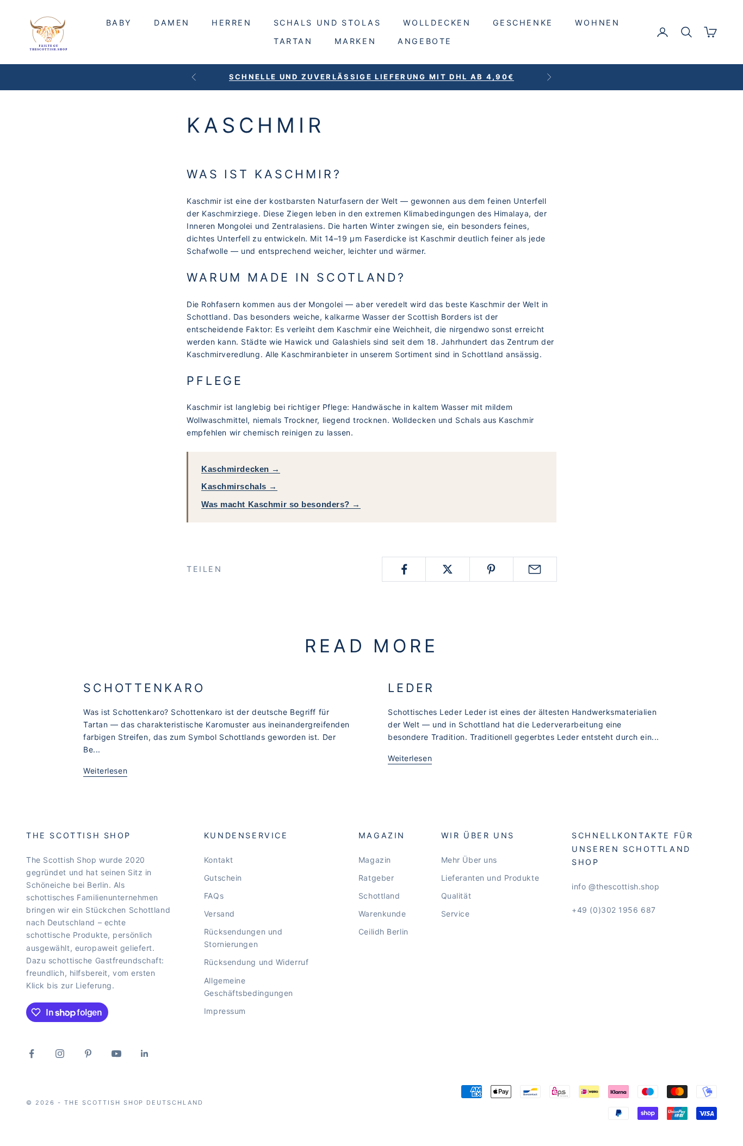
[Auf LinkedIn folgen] (144, 1053)
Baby (119, 22)
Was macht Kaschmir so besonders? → (281, 504)
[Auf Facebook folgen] (31, 1053)
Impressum (225, 1011)
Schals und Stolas (327, 22)
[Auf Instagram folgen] (59, 1053)
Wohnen (597, 22)
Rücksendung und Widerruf (256, 962)
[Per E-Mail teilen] (534, 569)
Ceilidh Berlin (383, 931)
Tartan (293, 41)
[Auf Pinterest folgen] (88, 1053)
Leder (411, 688)
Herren (232, 22)
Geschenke (523, 22)
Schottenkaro (144, 688)
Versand (219, 913)
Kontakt (218, 859)
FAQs (214, 895)
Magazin (374, 859)
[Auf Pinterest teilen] (491, 569)
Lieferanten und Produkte (490, 877)
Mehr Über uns (469, 859)
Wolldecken (437, 22)
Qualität (456, 895)
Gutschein (223, 877)
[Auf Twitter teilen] (447, 569)
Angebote (425, 41)
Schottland (379, 895)
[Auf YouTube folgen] (116, 1053)
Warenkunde (382, 913)
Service (455, 913)
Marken (355, 41)
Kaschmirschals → (239, 486)
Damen (172, 22)
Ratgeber (376, 877)
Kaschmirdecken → (240, 469)
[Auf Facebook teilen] (403, 569)
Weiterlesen (105, 770)
